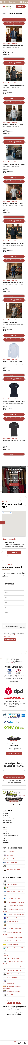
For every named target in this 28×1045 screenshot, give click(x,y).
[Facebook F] (8, 1003)
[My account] (9, 1043)
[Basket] (14, 1042)
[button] (21, 6)
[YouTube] (19, 1003)
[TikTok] (17, 1003)
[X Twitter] (14, 1003)
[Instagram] (11, 1003)
